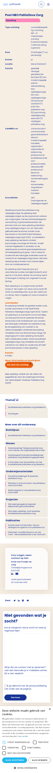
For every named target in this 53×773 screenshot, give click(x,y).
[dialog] (26, 739)
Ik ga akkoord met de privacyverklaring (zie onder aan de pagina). (25, 687)
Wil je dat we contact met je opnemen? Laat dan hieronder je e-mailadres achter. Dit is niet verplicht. (25, 670)
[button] (26, 768)
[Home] (11, 4)
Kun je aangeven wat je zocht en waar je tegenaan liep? (25, 629)
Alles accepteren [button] (15, 760)
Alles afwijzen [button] (39, 760)
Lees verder (23, 736)
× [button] (50, 709)
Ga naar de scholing (18, 364)
